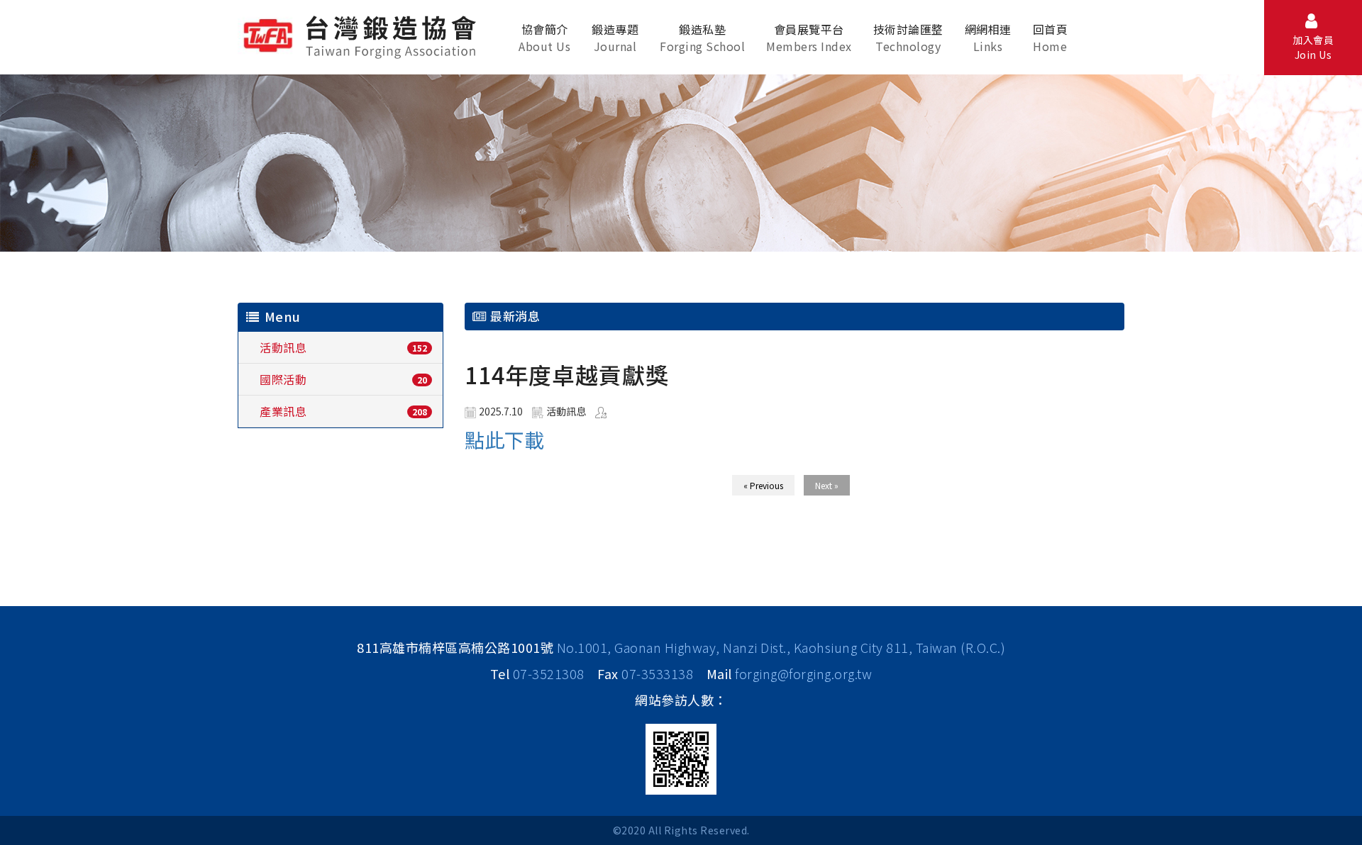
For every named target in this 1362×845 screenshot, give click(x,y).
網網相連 (988, 38)
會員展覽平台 (809, 38)
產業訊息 (283, 411)
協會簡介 (544, 38)
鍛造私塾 (702, 38)
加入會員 (1313, 47)
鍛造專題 (615, 38)
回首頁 (1050, 38)
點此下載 (504, 439)
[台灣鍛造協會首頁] (362, 35)
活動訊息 (283, 347)
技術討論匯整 (908, 38)
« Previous (763, 485)
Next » (826, 485)
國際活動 (283, 379)
